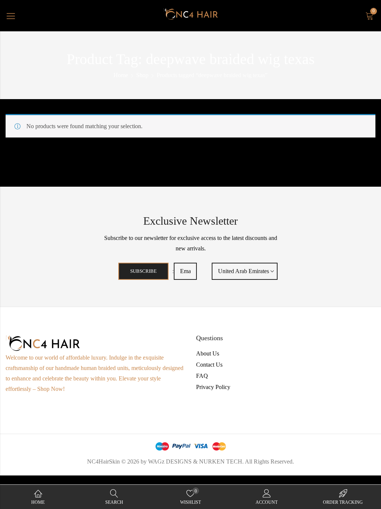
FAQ (202, 376)
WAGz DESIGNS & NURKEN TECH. (196, 461)
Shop (142, 75)
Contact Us (209, 364)
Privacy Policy (213, 387)
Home (120, 75)
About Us (207, 353)
